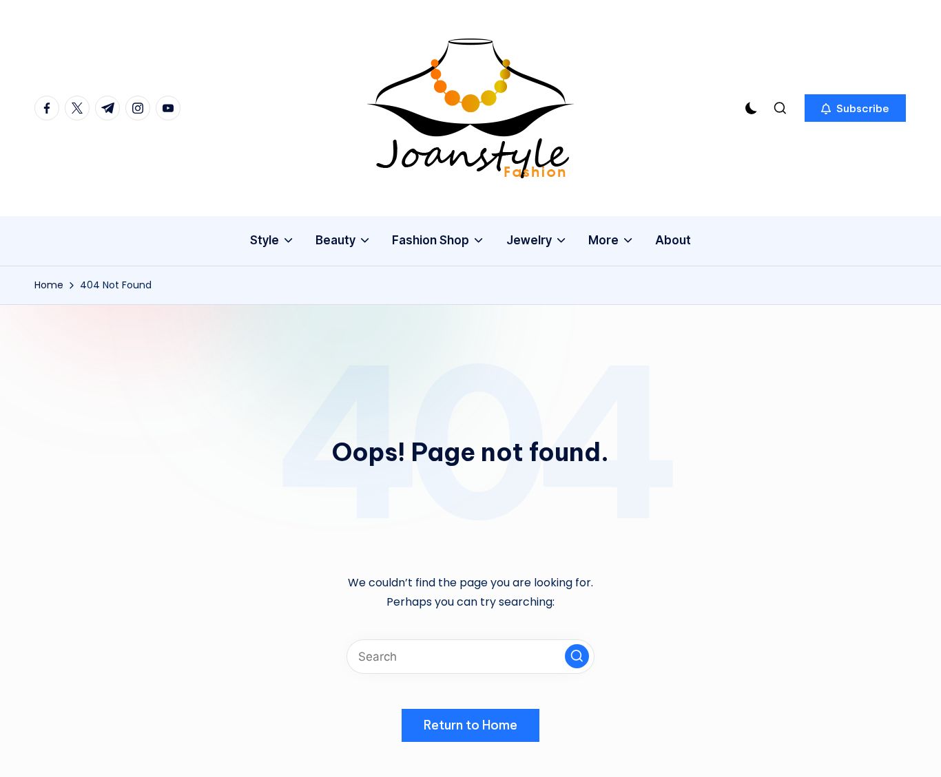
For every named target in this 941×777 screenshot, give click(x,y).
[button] (855, 108)
